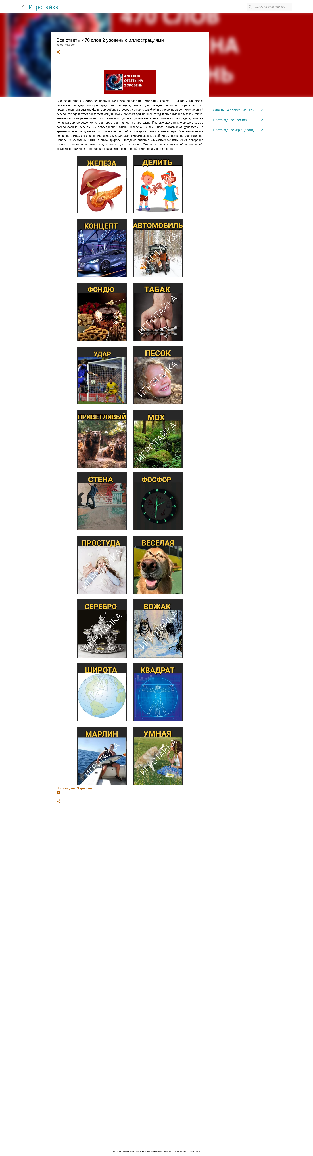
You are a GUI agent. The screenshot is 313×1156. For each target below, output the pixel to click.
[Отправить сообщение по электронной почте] (59, 793)
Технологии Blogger (158, 1143)
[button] (59, 52)
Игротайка (44, 7)
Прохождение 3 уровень (74, 788)
